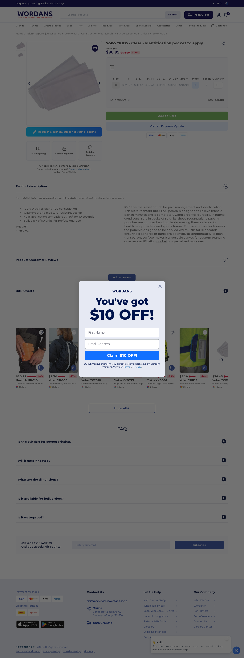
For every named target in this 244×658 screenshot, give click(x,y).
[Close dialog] (160, 286)
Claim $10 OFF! (122, 355)
